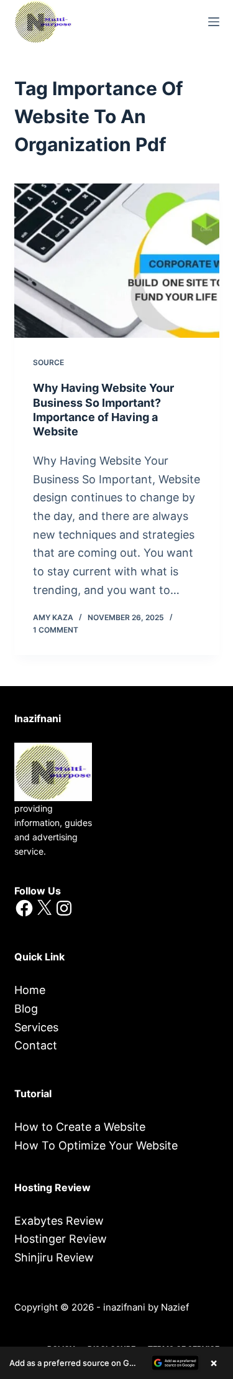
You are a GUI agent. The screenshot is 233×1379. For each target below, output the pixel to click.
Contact (35, 1045)
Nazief (175, 1307)
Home (29, 989)
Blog (26, 1008)
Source (48, 362)
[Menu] (213, 21)
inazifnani (124, 1307)
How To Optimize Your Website (96, 1145)
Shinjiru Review (54, 1257)
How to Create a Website (79, 1126)
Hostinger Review (60, 1238)
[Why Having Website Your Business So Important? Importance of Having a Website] (116, 260)
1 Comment (55, 629)
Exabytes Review (59, 1220)
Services (36, 1027)
